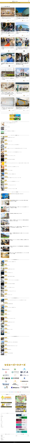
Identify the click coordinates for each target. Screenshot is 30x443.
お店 (1, 419)
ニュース (1, 415)
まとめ (1, 418)
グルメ (1, 417)
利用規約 (1, 436)
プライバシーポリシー (3, 437)
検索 (28, 435)
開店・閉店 (2, 416)
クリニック (2, 421)
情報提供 (1, 435)
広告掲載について (2, 439)
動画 (1, 420)
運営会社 (1, 438)
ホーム (1, 414)
